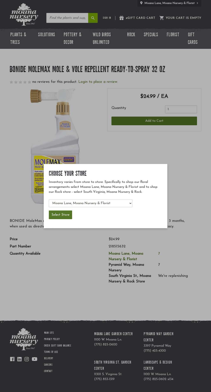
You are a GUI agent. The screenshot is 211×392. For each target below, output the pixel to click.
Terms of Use (51, 352)
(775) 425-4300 (155, 350)
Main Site (49, 333)
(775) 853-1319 (104, 379)
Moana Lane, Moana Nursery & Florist (170, 3)
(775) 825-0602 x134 (158, 379)
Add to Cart (154, 121)
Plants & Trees (18, 39)
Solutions (46, 35)
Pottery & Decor (72, 39)
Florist (173, 35)
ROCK (131, 35)
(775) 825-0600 (105, 344)
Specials (151, 35)
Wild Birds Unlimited (102, 39)
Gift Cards (193, 39)
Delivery (48, 358)
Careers (48, 365)
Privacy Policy (52, 339)
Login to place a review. (98, 82)
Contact (48, 371)
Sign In (107, 18)
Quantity (118, 108)
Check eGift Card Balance (57, 345)
